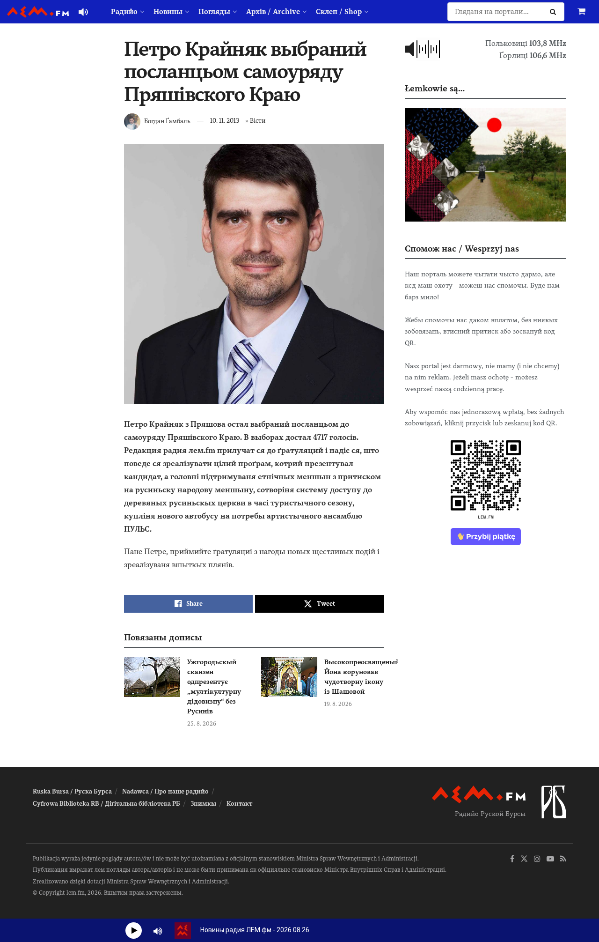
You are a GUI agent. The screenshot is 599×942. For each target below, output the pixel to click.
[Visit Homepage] (38, 12)
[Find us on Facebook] (512, 859)
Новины (168, 11)
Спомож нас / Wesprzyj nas (462, 248)
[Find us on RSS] (563, 859)
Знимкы (203, 803)
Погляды (214, 11)
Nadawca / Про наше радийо (165, 791)
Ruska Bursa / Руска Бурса (72, 791)
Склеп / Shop (339, 11)
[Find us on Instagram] (537, 859)
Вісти (257, 120)
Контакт (239, 803)
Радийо (124, 11)
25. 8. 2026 (201, 723)
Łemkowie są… (435, 88)
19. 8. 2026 (338, 704)
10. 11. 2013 (224, 120)
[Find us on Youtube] (550, 859)
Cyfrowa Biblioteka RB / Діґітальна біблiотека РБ (106, 803)
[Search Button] (554, 11)
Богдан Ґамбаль (167, 120)
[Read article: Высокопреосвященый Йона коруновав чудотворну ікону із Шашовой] (289, 677)
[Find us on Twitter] (524, 859)
